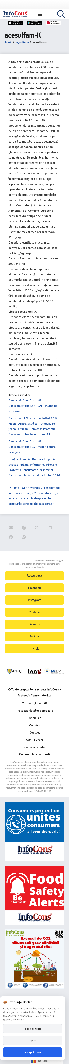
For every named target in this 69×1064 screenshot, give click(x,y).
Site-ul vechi (34, 740)
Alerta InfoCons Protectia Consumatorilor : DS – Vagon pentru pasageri (32, 447)
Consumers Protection (19, 560)
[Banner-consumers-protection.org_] (34, 831)
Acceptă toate (32, 1052)
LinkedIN (34, 624)
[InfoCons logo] (15, 14)
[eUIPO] (54, 671)
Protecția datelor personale (34, 711)
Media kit (34, 718)
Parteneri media (34, 747)
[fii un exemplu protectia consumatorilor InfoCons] (34, 959)
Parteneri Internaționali (34, 754)
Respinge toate (33, 1028)
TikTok (34, 649)
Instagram (34, 600)
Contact (34, 732)
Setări (32, 1040)
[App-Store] (15, 23)
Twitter (34, 636)
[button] (40, 14)
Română (42, 1060)
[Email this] (11, 528)
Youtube (34, 612)
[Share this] (23, 528)
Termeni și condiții (34, 703)
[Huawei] (53, 23)
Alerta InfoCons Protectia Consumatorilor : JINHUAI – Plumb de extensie (33, 406)
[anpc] (15, 671)
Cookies (34, 725)
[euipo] (34, 671)
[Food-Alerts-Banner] (34, 895)
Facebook (34, 588)
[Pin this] (11, 537)
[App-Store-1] (34, 23)
